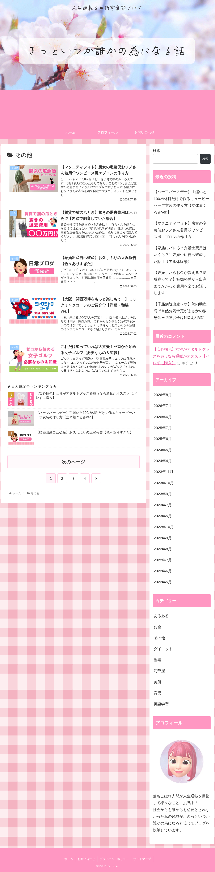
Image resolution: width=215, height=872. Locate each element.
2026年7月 (163, 406)
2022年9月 (163, 538)
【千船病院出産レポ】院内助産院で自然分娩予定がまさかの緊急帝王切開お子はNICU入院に (180, 311)
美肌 (157, 682)
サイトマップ (142, 859)
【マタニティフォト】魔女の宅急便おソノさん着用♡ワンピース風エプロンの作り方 (180, 230)
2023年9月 (163, 494)
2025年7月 (163, 428)
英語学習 (161, 704)
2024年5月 (163, 450)
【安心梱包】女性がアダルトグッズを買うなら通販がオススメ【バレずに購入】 (181, 356)
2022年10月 (164, 527)
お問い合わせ (86, 859)
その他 (159, 638)
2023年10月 (164, 483)
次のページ (73, 461)
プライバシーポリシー (114, 859)
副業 (157, 660)
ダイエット (163, 649)
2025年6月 (163, 439)
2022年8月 (163, 549)
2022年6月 (163, 571)
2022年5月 (163, 582)
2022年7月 (163, 560)
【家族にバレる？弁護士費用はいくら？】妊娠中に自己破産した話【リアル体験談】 (180, 255)
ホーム (68, 859)
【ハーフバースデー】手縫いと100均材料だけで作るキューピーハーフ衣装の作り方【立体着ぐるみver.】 (181, 202)
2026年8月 (163, 395)
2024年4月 (163, 461)
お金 (157, 627)
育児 (157, 693)
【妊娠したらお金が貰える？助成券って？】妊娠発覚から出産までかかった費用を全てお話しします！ (180, 282)
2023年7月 (163, 505)
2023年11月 (163, 472)
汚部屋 (159, 671)
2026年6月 (163, 417)
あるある (161, 616)
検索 (156, 150)
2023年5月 (163, 516)
